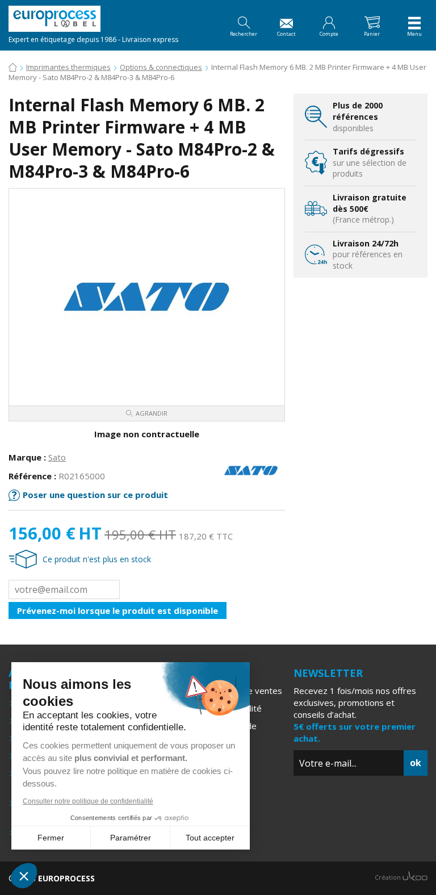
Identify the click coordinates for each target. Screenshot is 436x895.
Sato (57, 457)
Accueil (13, 68)
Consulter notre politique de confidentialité (88, 801)
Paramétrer (130, 837)
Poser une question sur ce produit (95, 494)
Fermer (50, 837)
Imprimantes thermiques (68, 67)
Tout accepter (210, 837)
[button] (23, 875)
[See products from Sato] (251, 469)
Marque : (27, 457)
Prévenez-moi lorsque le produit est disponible (117, 610)
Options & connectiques (161, 67)
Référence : (32, 476)
